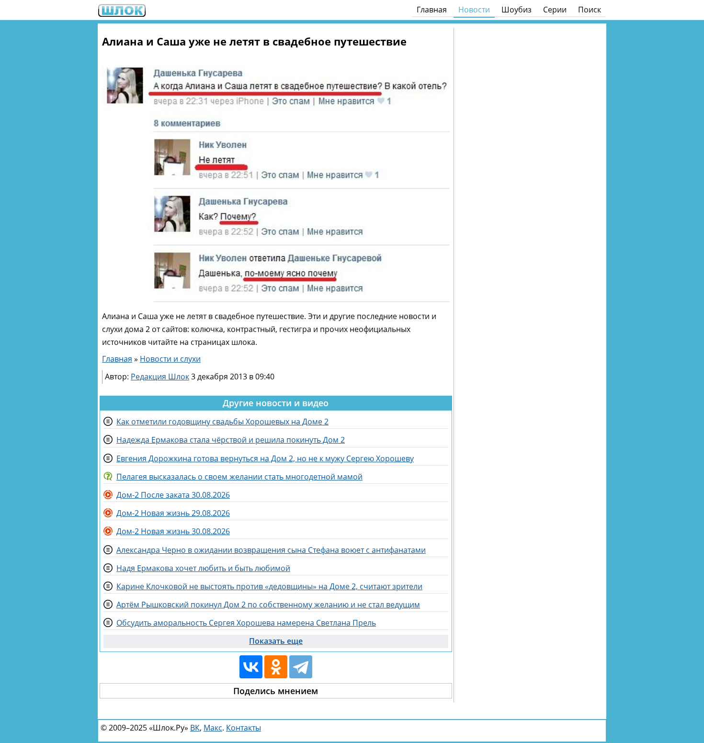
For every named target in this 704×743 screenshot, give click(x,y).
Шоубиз (516, 9)
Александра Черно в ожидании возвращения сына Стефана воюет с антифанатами (271, 550)
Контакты (243, 727)
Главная (432, 9)
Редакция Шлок (160, 376)
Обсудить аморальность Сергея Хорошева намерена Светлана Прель (246, 622)
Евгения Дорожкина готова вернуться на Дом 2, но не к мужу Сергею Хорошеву (265, 458)
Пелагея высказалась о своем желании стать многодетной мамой (239, 476)
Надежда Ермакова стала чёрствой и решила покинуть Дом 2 (230, 439)
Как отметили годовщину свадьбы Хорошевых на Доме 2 (222, 421)
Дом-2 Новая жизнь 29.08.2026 (173, 513)
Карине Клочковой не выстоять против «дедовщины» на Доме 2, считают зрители (269, 586)
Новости (474, 9)
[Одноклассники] (275, 666)
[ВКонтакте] (250, 666)
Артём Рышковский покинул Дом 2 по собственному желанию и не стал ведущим (268, 604)
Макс (213, 727)
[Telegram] (300, 666)
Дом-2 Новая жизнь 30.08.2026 (173, 531)
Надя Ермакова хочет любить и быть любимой (203, 568)
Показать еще (276, 641)
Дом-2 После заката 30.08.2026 (173, 495)
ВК (195, 727)
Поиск (589, 9)
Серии (555, 9)
